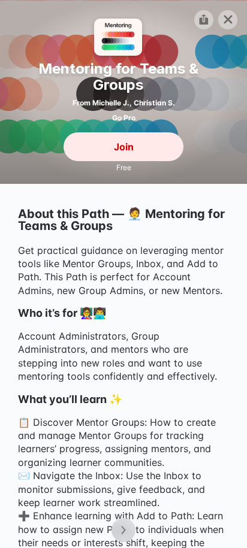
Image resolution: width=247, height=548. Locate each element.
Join (124, 146)
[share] (203, 19)
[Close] (227, 19)
